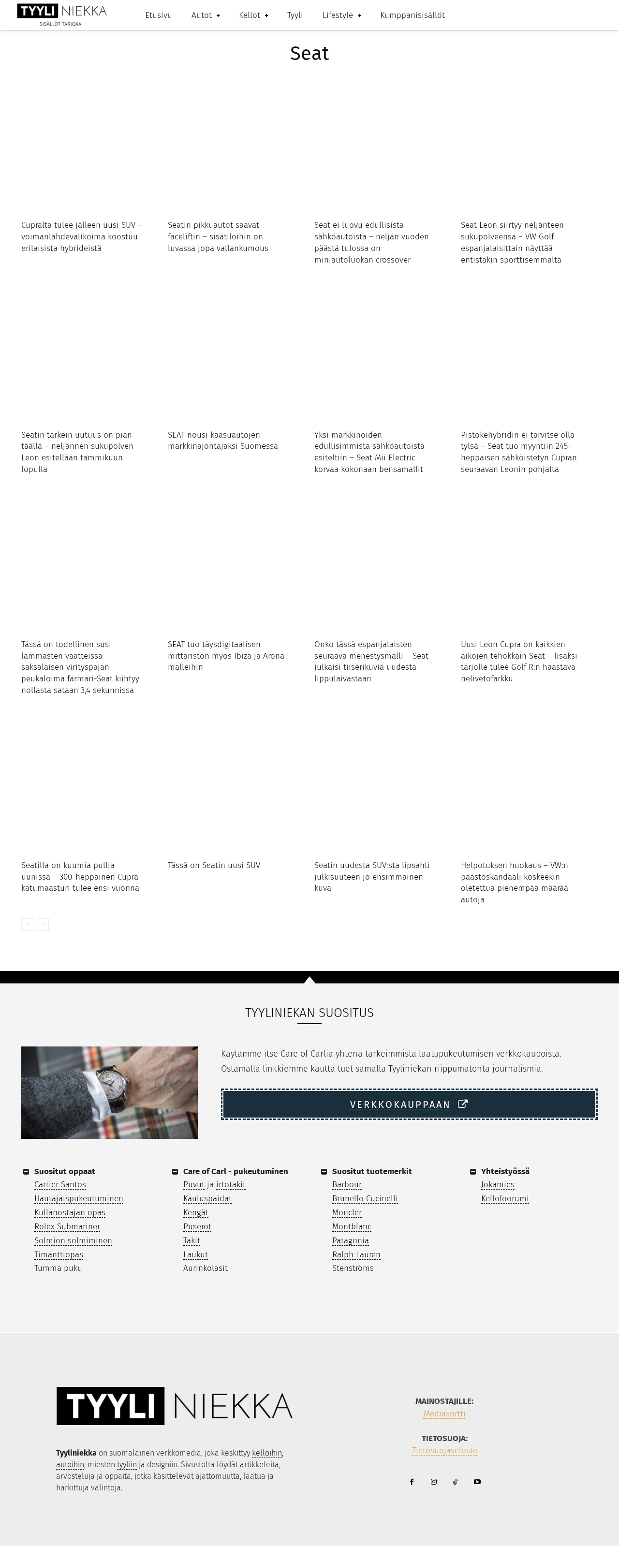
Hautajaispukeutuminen (78, 1198)
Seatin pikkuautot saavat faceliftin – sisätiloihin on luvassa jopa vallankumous (218, 236)
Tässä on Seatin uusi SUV (214, 865)
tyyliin (127, 1464)
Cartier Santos (60, 1184)
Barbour (347, 1184)
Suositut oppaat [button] (64, 1171)
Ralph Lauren (356, 1255)
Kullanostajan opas (69, 1212)
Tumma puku (58, 1268)
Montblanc (351, 1227)
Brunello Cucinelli (365, 1198)
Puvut (194, 1184)
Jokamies (498, 1184)
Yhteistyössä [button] (505, 1171)
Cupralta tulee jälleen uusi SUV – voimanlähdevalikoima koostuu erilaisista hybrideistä (81, 236)
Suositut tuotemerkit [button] (372, 1171)
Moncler (347, 1212)
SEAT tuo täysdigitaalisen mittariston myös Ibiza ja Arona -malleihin (229, 656)
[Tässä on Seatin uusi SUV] (236, 785)
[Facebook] (411, 1482)
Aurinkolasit (205, 1268)
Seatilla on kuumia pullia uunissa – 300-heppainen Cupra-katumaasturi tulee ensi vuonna (81, 877)
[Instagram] (433, 1482)
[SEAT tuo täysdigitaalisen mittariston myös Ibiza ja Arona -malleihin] (236, 564)
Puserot (197, 1227)
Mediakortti (445, 1414)
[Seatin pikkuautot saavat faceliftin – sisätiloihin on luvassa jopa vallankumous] (236, 144)
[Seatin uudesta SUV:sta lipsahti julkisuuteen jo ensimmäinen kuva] (382, 785)
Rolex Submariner (67, 1227)
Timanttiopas (58, 1255)
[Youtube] (477, 1482)
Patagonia (350, 1241)
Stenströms (353, 1268)
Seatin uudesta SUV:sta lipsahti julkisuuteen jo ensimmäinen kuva (372, 877)
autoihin (70, 1464)
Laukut (195, 1255)
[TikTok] (455, 1482)
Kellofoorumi (505, 1198)
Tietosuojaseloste (444, 1450)
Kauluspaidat (207, 1198)
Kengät (195, 1212)
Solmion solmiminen (73, 1241)
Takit (191, 1241)
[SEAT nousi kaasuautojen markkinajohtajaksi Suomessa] (236, 354)
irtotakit (231, 1184)
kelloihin (267, 1453)
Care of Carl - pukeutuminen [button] (235, 1171)
